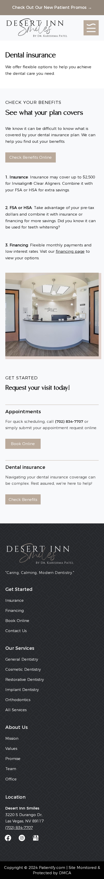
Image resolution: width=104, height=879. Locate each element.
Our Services (19, 648)
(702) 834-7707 (19, 827)
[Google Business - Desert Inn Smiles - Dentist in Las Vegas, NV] (36, 838)
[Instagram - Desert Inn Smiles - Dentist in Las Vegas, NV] (22, 838)
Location (15, 797)
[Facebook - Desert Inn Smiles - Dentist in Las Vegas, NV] (8, 838)
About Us (16, 727)
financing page (70, 251)
